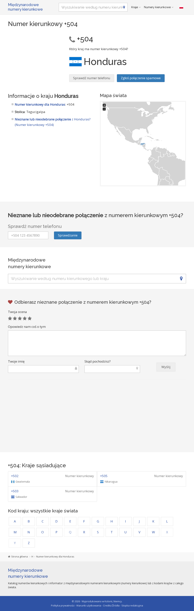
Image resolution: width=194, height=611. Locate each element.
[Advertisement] (35, 57)
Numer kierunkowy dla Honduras (40, 104)
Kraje (134, 7)
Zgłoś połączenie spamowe (141, 78)
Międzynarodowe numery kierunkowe (25, 7)
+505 (104, 476)
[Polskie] (181, 7)
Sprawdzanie (67, 235)
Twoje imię (16, 361)
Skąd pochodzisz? (97, 361)
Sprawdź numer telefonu (91, 78)
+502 (15, 476)
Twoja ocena (17, 312)
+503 (15, 491)
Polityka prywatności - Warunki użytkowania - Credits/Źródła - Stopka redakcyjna (97, 605)
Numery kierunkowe (157, 7)
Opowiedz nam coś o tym (27, 326)
